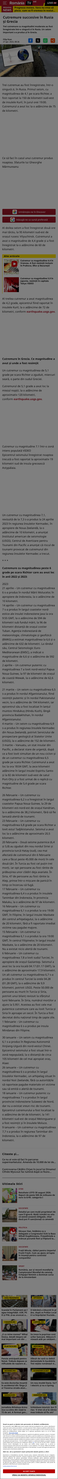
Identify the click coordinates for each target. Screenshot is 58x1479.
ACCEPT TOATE (29, 1471)
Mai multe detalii (13, 1433)
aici (33, 1442)
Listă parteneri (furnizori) (10, 1466)
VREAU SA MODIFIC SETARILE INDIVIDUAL (29, 1475)
